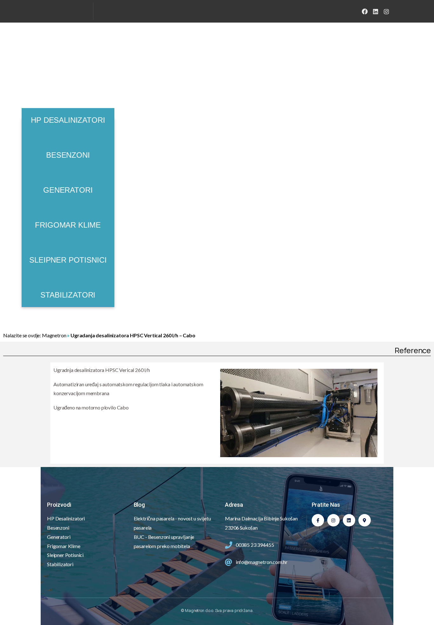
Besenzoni (68, 155)
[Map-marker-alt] (364, 520)
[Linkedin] (349, 520)
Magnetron (54, 335)
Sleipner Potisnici (67, 260)
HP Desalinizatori (68, 120)
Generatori (67, 190)
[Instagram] (386, 11)
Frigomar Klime (68, 225)
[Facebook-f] (318, 520)
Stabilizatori (67, 295)
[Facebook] (364, 11)
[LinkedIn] (375, 11)
